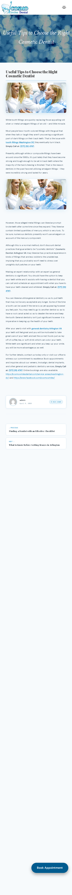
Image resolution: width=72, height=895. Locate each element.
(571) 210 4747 (27, 146)
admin (22, 400)
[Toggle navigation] (64, 7)
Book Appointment (50, 868)
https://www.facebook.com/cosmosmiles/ (34, 378)
